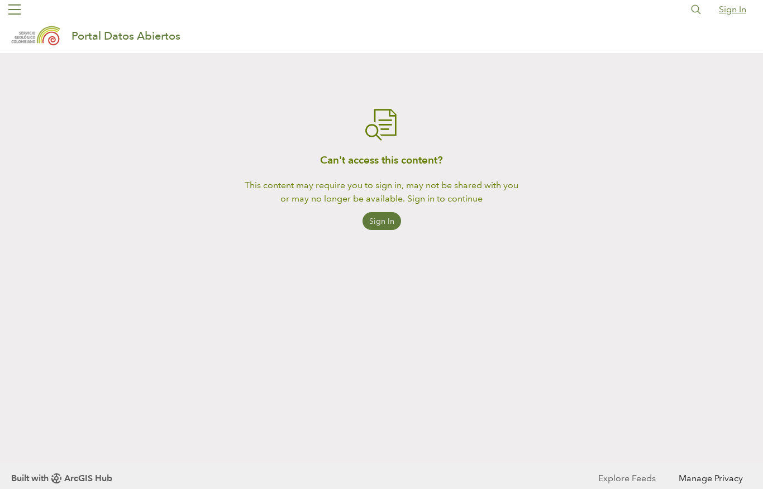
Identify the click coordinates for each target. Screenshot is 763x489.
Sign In (732, 9)
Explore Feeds (627, 478)
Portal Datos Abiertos (125, 35)
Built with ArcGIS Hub (61, 478)
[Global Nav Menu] (14, 9)
